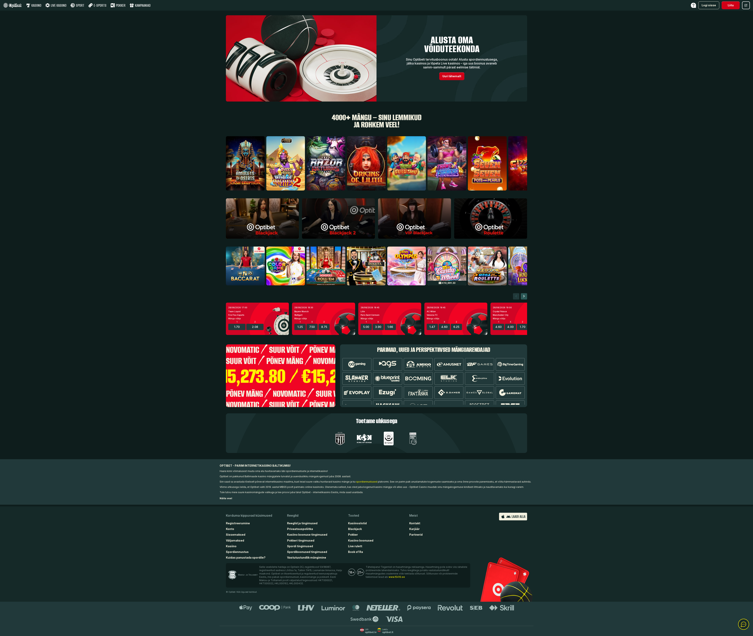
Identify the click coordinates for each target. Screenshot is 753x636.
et (746, 5)
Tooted (353, 515)
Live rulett (355, 546)
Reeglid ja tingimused (302, 523)
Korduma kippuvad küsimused (249, 515)
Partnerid (416, 534)
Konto (230, 529)
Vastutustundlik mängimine (306, 557)
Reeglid (292, 515)
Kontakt (414, 523)
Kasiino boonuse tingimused (307, 534)
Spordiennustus (237, 551)
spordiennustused (366, 481)
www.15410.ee (397, 576)
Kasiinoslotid (357, 523)
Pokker (353, 534)
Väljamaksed (235, 540)
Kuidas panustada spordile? (246, 557)
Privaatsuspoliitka (300, 529)
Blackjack (355, 529)
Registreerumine (238, 523)
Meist (413, 515)
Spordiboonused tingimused (307, 551)
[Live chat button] (743, 624)
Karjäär (414, 529)
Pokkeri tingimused (300, 540)
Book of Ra (355, 551)
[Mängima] (262, 218)
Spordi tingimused (300, 546)
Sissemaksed (235, 534)
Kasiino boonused (360, 540)
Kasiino (231, 546)
